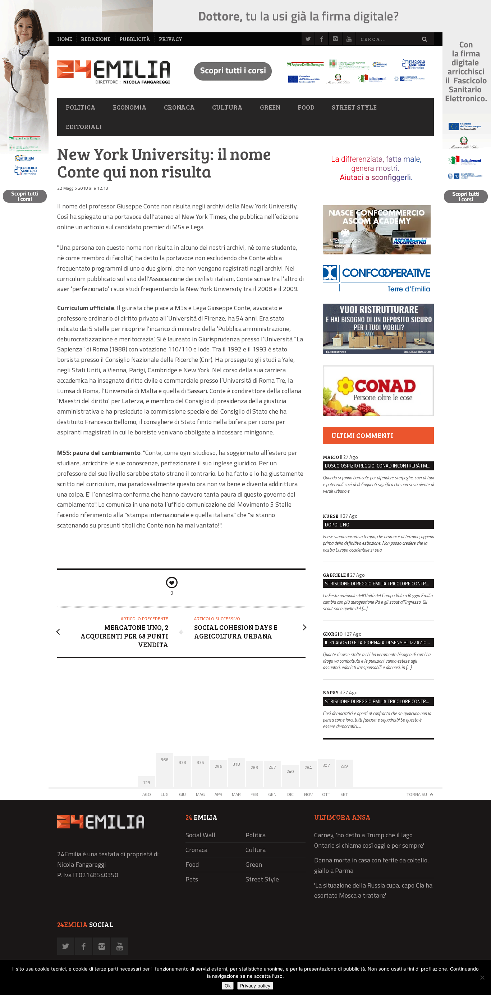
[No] (482, 977)
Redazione (96, 39)
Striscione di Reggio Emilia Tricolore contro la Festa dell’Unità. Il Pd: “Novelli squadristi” (379, 583)
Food (306, 107)
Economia (130, 107)
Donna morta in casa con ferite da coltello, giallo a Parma (371, 865)
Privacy (170, 39)
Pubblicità (134, 39)
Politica (81, 107)
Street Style (354, 107)
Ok (228, 986)
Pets (191, 879)
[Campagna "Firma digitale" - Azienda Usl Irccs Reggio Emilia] (306, 84)
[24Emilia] (113, 72)
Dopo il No (337, 524)
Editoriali (84, 126)
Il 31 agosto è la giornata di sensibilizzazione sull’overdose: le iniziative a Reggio (379, 642)
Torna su (417, 794)
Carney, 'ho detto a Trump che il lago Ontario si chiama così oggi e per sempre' (369, 840)
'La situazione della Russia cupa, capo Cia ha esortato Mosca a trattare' (373, 890)
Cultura (227, 107)
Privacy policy (255, 986)
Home (64, 39)
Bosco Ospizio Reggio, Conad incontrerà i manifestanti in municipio (379, 465)
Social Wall (200, 835)
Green (270, 107)
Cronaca (179, 107)
